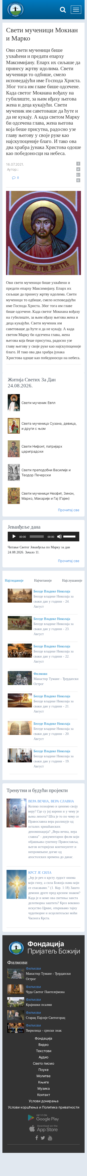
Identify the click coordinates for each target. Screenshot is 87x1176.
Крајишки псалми (39, 1005)
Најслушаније (72, 580)
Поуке (43, 1070)
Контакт (43, 1095)
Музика (43, 1088)
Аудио (43, 1057)
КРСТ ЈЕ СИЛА (39, 872)
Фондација (43, 1038)
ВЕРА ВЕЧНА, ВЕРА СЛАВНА (51, 801)
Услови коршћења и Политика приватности (43, 1107)
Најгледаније (14, 580)
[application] (43, 536)
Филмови (40, 674)
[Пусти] (14, 536)
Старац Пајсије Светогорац (45, 1018)
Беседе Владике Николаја (52, 591)
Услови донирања (43, 1101)
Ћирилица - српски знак (44, 1030)
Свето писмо (43, 1063)
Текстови (43, 1051)
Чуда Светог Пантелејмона (45, 992)
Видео (43, 1044)
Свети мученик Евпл (38, 403)
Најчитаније (43, 580)
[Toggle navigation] (76, 10)
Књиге (43, 1082)
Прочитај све (68, 510)
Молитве (43, 1076)
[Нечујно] (59, 536)
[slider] (70, 536)
